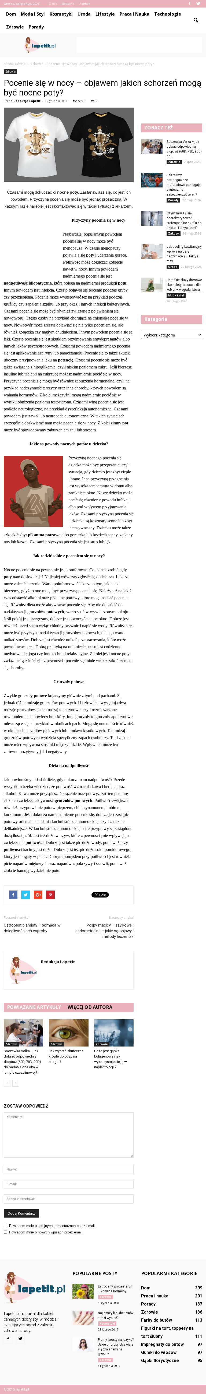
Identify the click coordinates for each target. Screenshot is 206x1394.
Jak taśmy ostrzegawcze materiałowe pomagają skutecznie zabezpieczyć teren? (184, 184)
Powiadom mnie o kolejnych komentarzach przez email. (52, 1226)
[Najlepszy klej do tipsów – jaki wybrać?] (83, 1318)
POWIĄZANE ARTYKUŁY (34, 1007)
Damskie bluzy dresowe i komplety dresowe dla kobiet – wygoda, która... (184, 285)
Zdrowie (15, 27)
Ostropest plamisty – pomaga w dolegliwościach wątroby (32, 928)
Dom (11, 14)
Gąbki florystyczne (160, 1360)
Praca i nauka (134, 14)
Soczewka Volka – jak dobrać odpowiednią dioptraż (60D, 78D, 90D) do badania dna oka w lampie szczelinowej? (22, 1061)
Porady (36, 27)
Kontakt (84, 4)
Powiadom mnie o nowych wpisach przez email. (46, 1232)
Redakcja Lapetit (27, 101)
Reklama (68, 4)
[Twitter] (198, 4)
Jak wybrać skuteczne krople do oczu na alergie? (66, 1056)
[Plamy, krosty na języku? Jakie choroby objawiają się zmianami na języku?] (83, 1344)
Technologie (167, 14)
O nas (53, 4)
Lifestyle (105, 14)
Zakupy (173, 233)
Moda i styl (33, 14)
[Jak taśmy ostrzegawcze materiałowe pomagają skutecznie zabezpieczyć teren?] (152, 180)
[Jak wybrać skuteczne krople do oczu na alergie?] (68, 1033)
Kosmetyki (61, 14)
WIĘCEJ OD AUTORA (90, 1007)
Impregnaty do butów (162, 1344)
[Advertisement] (139, 45)
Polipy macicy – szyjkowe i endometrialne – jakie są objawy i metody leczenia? (104, 931)
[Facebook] (189, 4)
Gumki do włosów (158, 1352)
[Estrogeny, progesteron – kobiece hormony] (83, 1291)
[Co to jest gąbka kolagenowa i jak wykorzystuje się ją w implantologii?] (114, 1033)
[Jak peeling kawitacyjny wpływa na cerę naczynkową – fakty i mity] (152, 251)
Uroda (84, 14)
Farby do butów (156, 1320)
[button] (195, 20)
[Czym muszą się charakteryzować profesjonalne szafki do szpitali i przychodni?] (152, 218)
